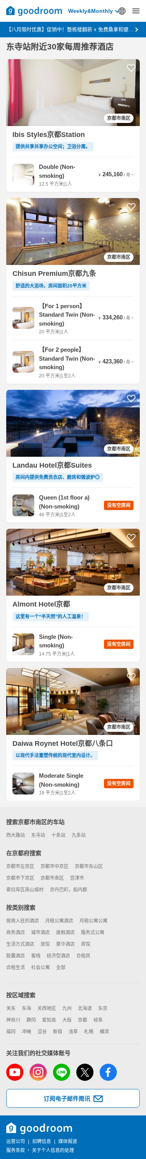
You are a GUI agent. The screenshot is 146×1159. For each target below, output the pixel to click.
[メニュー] (135, 10)
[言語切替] (121, 10)
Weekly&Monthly (90, 11)
